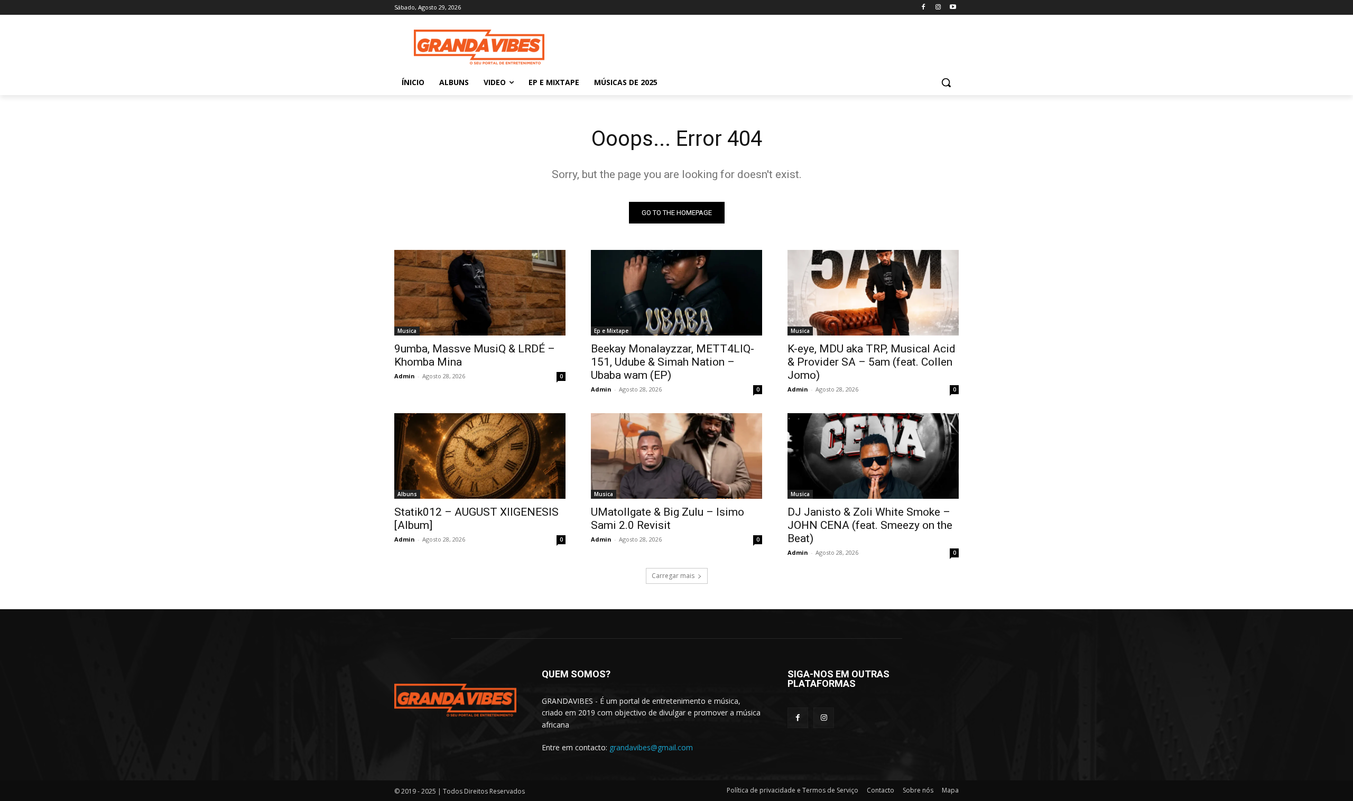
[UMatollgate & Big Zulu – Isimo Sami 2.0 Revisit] (676, 456)
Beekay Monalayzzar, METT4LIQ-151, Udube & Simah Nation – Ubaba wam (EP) (672, 361)
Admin (404, 376)
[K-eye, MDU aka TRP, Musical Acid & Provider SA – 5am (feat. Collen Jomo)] (873, 293)
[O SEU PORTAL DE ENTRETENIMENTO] (478, 47)
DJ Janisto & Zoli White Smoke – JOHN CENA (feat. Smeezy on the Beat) (869, 525)
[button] (946, 82)
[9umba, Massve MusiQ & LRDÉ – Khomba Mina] (480, 293)
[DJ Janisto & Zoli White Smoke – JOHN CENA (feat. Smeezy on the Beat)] (873, 456)
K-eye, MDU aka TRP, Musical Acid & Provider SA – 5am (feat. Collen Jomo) (871, 361)
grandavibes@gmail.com (651, 747)
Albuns (407, 494)
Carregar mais (673, 575)
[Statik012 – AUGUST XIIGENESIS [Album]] (480, 456)
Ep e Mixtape (611, 330)
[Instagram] (938, 8)
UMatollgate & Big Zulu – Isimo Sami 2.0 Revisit (667, 519)
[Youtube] (953, 8)
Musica (406, 330)
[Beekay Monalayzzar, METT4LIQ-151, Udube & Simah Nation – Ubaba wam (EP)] (676, 293)
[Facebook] (924, 8)
